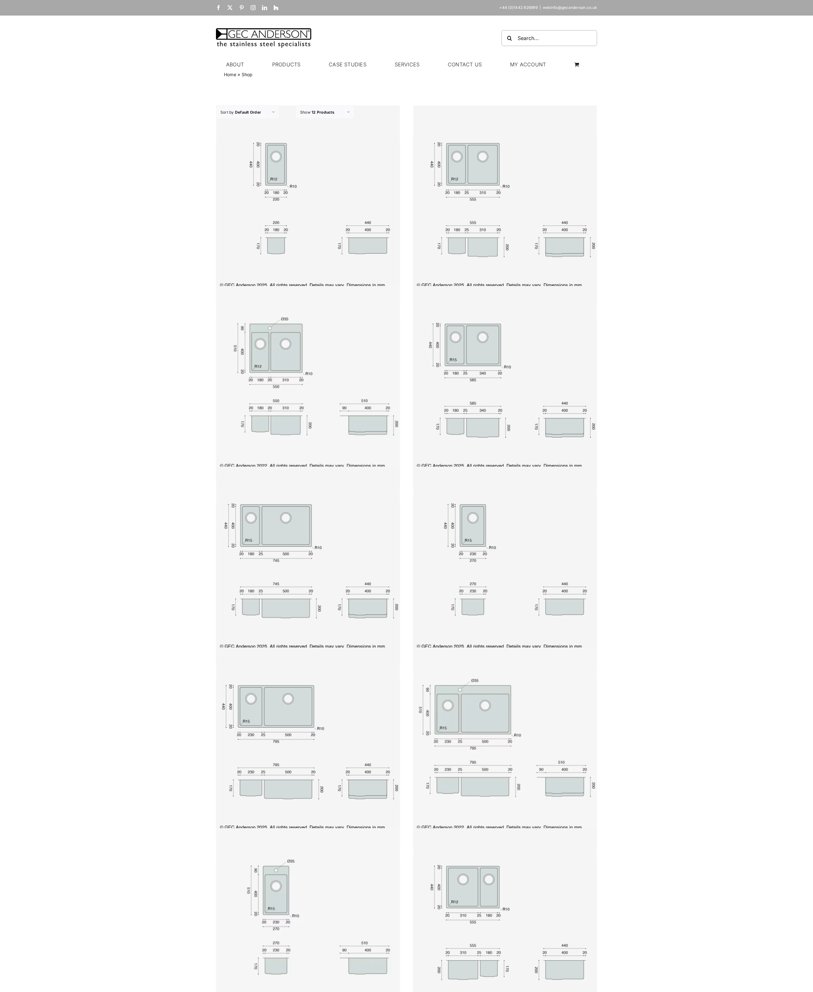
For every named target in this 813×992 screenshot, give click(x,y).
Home (230, 74)
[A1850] (308, 558)
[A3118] (505, 920)
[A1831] (505, 197)
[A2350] (308, 739)
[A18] (308, 197)
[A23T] (308, 920)
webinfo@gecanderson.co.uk (570, 7)
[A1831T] (308, 377)
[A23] (505, 558)
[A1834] (505, 377)
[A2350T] (505, 739)
